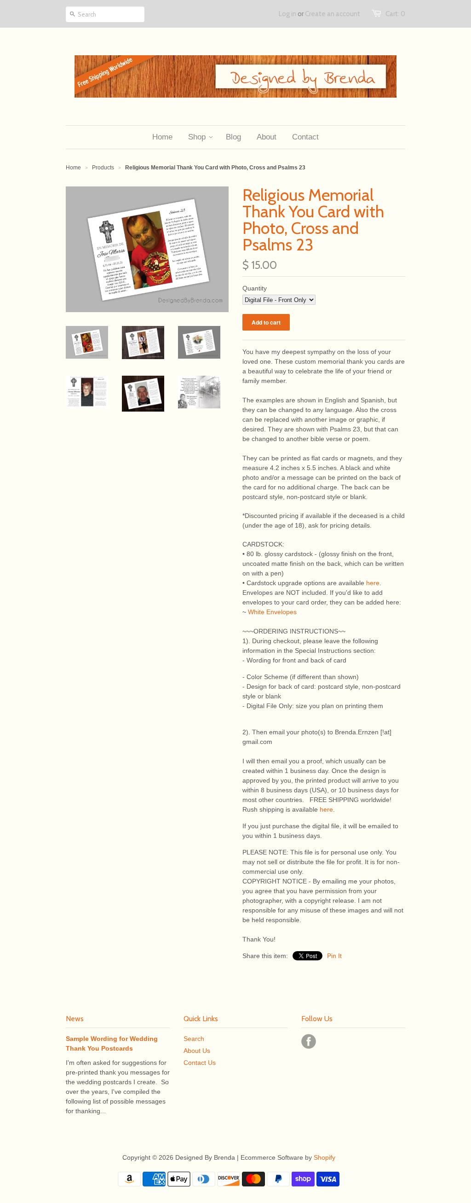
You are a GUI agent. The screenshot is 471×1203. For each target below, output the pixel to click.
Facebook (308, 1041)
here (372, 583)
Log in (287, 14)
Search (194, 1038)
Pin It (334, 955)
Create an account (332, 14)
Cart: (395, 14)
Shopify (324, 1157)
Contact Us (200, 1062)
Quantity (254, 288)
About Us (197, 1050)
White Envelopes (272, 612)
